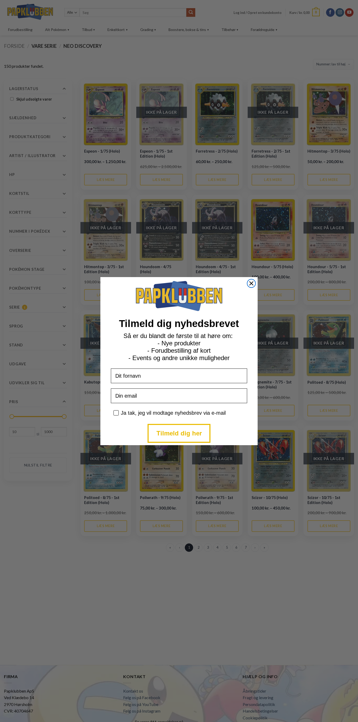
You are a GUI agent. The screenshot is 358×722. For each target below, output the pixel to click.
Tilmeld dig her (179, 433)
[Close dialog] (251, 283)
